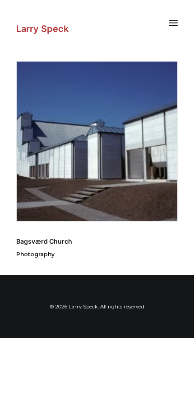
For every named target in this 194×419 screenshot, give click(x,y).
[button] (173, 22)
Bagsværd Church (44, 241)
